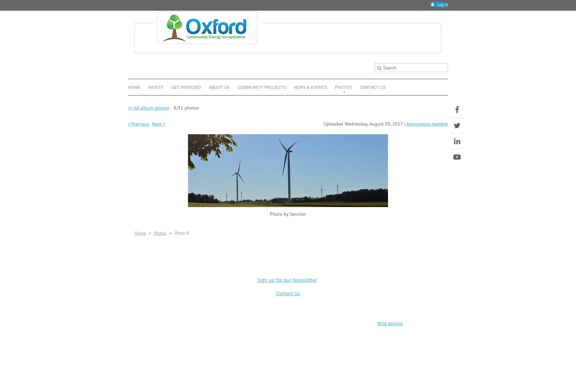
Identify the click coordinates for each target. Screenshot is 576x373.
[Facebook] (457, 110)
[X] (457, 125)
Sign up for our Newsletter (287, 280)
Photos (160, 233)
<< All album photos (148, 108)
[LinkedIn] (457, 141)
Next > (158, 124)
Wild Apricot (390, 324)
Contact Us (288, 293)
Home (140, 233)
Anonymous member (427, 124)
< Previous (138, 124)
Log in (442, 4)
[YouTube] (457, 157)
